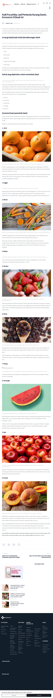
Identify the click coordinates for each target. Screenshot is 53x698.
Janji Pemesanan (21, 637)
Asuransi (3, 631)
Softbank (28, 641)
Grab (27, 639)
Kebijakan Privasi (46, 649)
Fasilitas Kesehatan (36, 635)
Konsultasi (20, 629)
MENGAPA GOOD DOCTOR (29, 623)
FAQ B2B (12, 650)
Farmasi (36, 640)
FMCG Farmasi (37, 646)
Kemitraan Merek (13, 654)
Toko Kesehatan (21, 635)
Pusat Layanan (46, 644)
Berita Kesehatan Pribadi (45, 632)
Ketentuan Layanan (45, 651)
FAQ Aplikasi (45, 647)
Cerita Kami (28, 633)
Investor (28, 637)
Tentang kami (29, 635)
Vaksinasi (20, 639)
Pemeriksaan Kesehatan (21, 642)
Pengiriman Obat (13, 633)
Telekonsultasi (13, 631)
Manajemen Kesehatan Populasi (12, 637)
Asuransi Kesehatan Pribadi (20, 648)
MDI (27, 643)
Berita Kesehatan (20, 652)
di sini (42, 535)
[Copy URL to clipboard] (18, 544)
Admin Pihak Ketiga (37, 643)
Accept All (39, 695)
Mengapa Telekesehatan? (29, 630)
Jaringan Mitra (4, 633)
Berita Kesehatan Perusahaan (45, 628)
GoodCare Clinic (13, 652)
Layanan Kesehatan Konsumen (12, 647)
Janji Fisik (20, 644)
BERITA (44, 622)
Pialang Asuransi (37, 638)
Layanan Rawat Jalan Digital (13, 628)
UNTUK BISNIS (4, 622)
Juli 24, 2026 (12, 607)
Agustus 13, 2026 (13, 590)
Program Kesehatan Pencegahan (12, 642)
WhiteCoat (28, 645)
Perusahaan (3, 629)
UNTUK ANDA (21, 622)
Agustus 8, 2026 (13, 598)
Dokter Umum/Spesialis (21, 632)
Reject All (14, 695)
